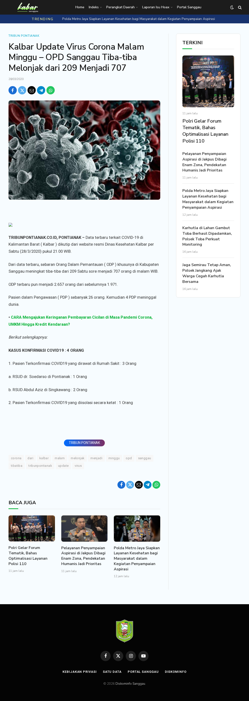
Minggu (114, 458)
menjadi (96, 458)
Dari (30, 458)
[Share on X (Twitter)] (22, 90)
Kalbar (44, 458)
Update (63, 465)
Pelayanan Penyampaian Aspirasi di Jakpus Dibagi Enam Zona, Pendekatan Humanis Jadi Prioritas (83, 556)
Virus (78, 465)
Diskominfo (176, 672)
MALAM (60, 458)
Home (79, 7)
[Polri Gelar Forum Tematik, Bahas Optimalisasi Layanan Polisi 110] (32, 528)
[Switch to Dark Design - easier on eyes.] (232, 7)
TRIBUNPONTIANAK (40, 465)
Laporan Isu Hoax (155, 7)
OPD (129, 458)
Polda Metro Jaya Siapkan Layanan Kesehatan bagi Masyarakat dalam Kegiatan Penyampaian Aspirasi (138, 19)
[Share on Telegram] (41, 90)
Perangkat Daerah (120, 7)
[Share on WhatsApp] (50, 90)
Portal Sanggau (189, 7)
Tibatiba (16, 465)
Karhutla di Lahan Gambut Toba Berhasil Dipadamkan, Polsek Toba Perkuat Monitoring (207, 236)
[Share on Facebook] (13, 90)
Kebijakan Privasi (79, 672)
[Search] (239, 7)
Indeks (94, 7)
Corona (16, 458)
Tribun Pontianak (24, 36)
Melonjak (77, 458)
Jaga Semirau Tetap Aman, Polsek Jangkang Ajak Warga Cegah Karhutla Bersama (206, 273)
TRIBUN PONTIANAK (84, 443)
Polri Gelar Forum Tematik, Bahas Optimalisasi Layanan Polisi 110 (28, 555)
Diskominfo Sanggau (130, 684)
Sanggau (144, 458)
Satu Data (112, 672)
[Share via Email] (31, 90)
